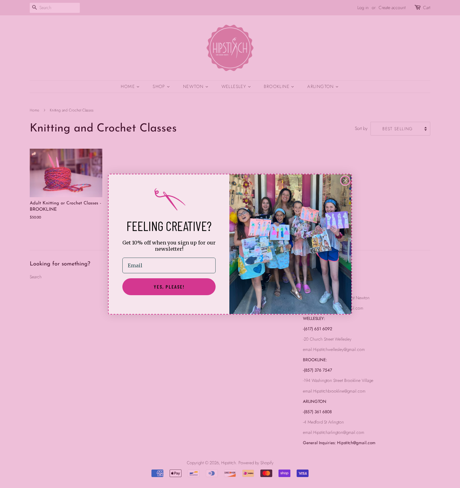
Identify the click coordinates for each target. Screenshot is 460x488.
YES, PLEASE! (169, 287)
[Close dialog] (345, 180)
